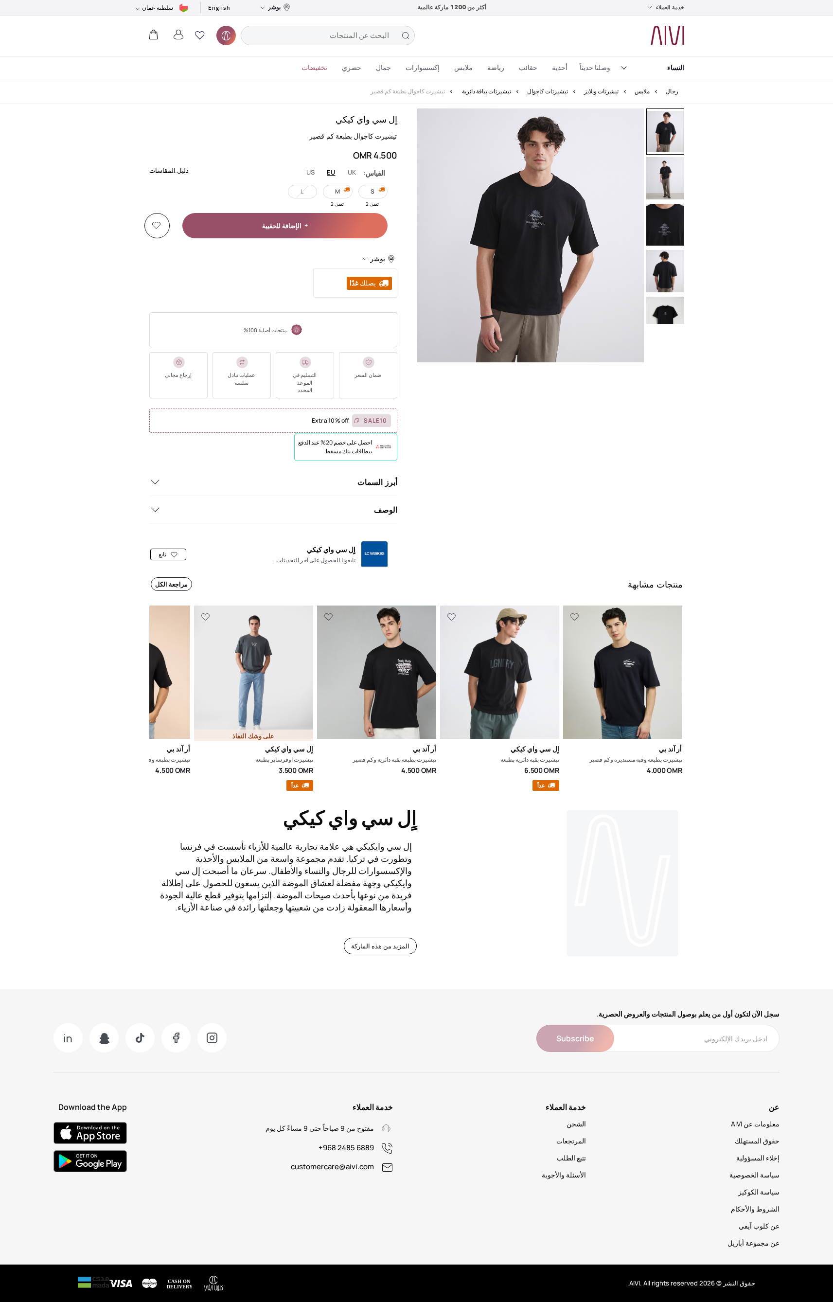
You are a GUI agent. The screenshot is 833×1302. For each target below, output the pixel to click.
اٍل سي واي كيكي (366, 119)
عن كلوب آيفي (759, 1226)
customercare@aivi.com (332, 1166)
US (310, 172)
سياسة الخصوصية (754, 1174)
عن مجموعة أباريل (753, 1243)
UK (352, 172)
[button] (200, 35)
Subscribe (575, 1038)
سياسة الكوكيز (759, 1191)
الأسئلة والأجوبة (564, 1174)
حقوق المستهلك (757, 1140)
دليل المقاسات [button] (169, 169)
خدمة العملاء (670, 7)
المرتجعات (571, 1140)
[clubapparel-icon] (226, 35)
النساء (675, 67)
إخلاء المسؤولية (758, 1157)
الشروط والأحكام (755, 1208)
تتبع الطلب (571, 1157)
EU (331, 172)
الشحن (576, 1123)
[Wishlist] (156, 226)
